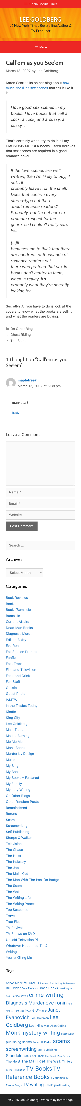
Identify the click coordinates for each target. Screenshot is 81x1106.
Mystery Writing (18, 790)
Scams (11, 820)
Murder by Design (20, 754)
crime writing (46, 994)
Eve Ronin (13, 646)
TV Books (39, 1068)
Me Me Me (14, 742)
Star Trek (37, 1056)
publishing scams (19, 1042)
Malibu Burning (17, 736)
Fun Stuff (13, 682)
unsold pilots (53, 1085)
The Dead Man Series (57, 1056)
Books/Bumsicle (18, 610)
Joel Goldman (40, 1018)
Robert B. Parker (42, 1042)
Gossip (11, 688)
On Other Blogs (22, 329)
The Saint (18, 341)
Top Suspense (17, 910)
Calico (9, 996)
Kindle (11, 712)
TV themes (58, 1077)
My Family (14, 784)
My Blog (12, 766)
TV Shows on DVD (20, 934)
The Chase (14, 850)
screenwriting (21, 1049)
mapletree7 (27, 380)
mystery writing (40, 1032)
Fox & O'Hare (36, 1010)
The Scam (14, 886)
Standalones (17, 1055)
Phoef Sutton (67, 1034)
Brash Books (48, 988)
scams (61, 1041)
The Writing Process (21, 904)
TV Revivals (15, 928)
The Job (12, 868)
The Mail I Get (17, 874)
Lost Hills (36, 1026)
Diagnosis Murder (20, 634)
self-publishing (47, 1049)
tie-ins (9, 1070)
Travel (11, 916)
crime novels (20, 995)
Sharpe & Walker (19, 838)
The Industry (16, 862)
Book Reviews (17, 598)
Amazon (31, 982)
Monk (13, 1032)
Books (11, 604)
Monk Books (15, 748)
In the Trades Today (22, 706)
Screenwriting (17, 826)
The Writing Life (18, 898)
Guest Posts (15, 694)
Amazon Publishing (51, 983)
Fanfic (11, 658)
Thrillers (67, 1061)
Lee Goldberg (40, 19)
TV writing (33, 1084)
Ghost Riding (20, 335)
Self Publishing (17, 832)
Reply (15, 412)
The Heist (13, 856)
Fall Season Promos (21, 652)
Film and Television (21, 670)
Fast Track (14, 664)
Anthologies (69, 983)
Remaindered (16, 808)
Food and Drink (18, 676)
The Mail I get (33, 1061)
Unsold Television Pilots (24, 940)
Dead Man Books (19, 628)
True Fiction (15, 922)
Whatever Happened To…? (27, 946)
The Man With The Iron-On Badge (32, 880)
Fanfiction (19, 1011)
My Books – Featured (22, 778)
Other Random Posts (22, 802)
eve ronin (56, 1003)
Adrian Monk (14, 983)
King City (13, 718)
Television (14, 844)
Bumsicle (13, 616)
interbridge (65, 1100)
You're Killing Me (19, 958)
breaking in (65, 988)
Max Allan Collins (55, 1025)
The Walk (13, 892)
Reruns (11, 814)
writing (66, 1085)
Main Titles (14, 730)
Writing (11, 952)
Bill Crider (13, 988)
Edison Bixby (16, 640)
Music (10, 760)
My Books (13, 772)
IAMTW (11, 700)
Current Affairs (17, 622)
